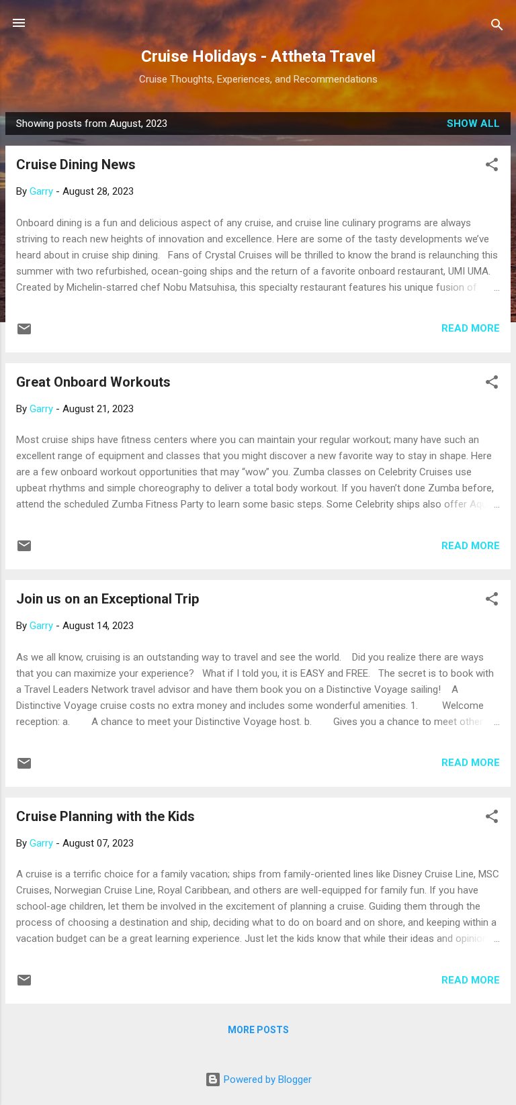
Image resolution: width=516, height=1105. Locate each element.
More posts (258, 1029)
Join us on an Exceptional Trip (107, 599)
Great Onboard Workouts (93, 382)
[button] (492, 166)
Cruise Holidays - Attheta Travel (258, 56)
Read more (470, 328)
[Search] (497, 27)
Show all (473, 123)
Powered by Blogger (266, 1079)
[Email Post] (24, 334)
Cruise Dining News (76, 164)
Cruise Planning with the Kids (105, 816)
